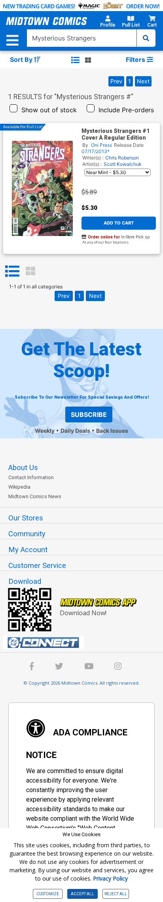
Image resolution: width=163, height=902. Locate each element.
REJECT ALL (115, 894)
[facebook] (32, 667)
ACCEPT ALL (82, 894)
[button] (108, 22)
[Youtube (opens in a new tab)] (89, 667)
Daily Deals (75, 430)
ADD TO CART (119, 223)
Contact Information (31, 477)
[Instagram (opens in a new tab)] (118, 667)
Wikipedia (19, 487)
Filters (136, 59)
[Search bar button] (145, 38)
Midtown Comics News (34, 496)
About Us (23, 467)
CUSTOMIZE (47, 894)
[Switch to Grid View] (30, 271)
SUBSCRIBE (89, 414)
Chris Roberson (122, 158)
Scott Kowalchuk (123, 164)
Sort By (22, 59)
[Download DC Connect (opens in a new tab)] (84, 642)
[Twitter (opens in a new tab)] (59, 667)
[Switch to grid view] (88, 60)
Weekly (45, 430)
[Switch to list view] (75, 60)
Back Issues (112, 430)
